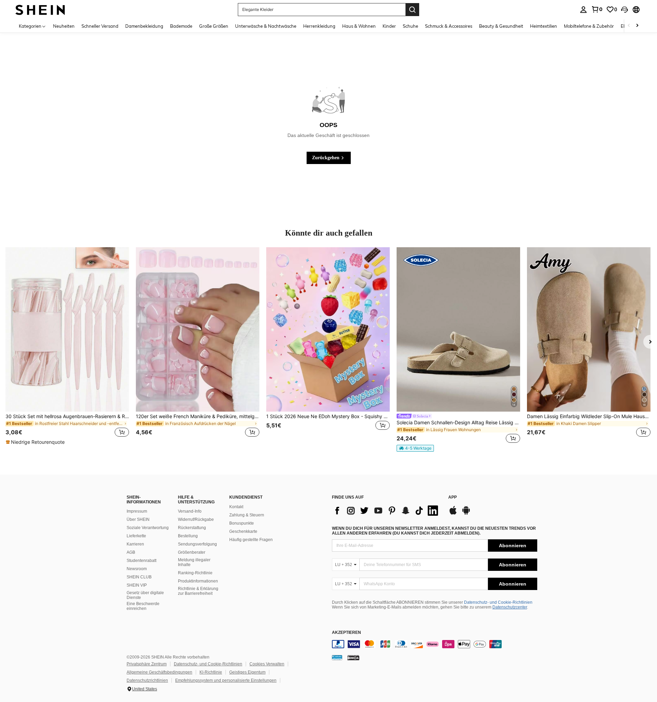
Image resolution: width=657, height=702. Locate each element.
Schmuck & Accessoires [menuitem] (448, 26)
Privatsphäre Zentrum (147, 664)
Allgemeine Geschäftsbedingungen (159, 672)
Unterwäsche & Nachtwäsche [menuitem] (265, 26)
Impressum (137, 511)
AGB (131, 552)
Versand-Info (190, 511)
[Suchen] (412, 9)
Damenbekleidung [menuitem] (144, 26)
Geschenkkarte (243, 531)
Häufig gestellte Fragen (251, 539)
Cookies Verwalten (266, 664)
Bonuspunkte (241, 523)
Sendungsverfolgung (197, 544)
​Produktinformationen (198, 581)
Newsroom (137, 568)
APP (452, 497)
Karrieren (135, 544)
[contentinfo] (434, 644)
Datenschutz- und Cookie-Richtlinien (498, 602)
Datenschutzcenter (509, 607)
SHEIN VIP (137, 585)
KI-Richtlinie (210, 672)
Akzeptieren (346, 632)
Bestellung (188, 536)
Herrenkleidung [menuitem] (319, 26)
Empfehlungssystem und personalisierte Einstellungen (225, 680)
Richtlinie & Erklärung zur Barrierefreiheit (198, 591)
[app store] (453, 513)
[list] (386, 510)
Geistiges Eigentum (247, 672)
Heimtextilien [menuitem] (543, 26)
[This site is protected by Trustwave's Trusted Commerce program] (337, 657)
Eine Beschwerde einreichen (143, 606)
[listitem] (67, 346)
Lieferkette (136, 536)
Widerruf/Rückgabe (196, 519)
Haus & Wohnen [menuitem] (359, 26)
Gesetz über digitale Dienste (145, 595)
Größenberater (191, 552)
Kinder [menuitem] (389, 26)
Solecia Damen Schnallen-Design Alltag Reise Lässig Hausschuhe (458, 422)
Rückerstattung (192, 527)
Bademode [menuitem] (181, 26)
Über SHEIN (138, 519)
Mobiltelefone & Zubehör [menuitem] (589, 26)
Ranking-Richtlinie (195, 573)
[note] (36, 442)
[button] (624, 9)
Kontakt (236, 506)
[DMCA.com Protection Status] (353, 657)
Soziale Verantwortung (148, 527)
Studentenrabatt (141, 560)
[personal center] (583, 9)
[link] (597, 9)
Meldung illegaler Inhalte (194, 562)
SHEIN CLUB (139, 577)
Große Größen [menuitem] (213, 26)
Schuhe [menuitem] (410, 26)
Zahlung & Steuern (246, 515)
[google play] (466, 513)
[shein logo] (40, 9)
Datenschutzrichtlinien (147, 680)
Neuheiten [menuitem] (64, 26)
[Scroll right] (637, 26)
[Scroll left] (629, 26)
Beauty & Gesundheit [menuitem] (501, 26)
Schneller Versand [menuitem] (99, 26)
